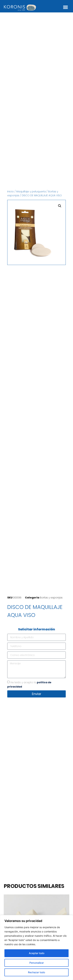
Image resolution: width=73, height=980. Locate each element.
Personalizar (36, 962)
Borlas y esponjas (51, 597)
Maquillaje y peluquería (31, 191)
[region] (36, 947)
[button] (65, 7)
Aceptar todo (36, 953)
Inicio (10, 191)
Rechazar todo (36, 972)
